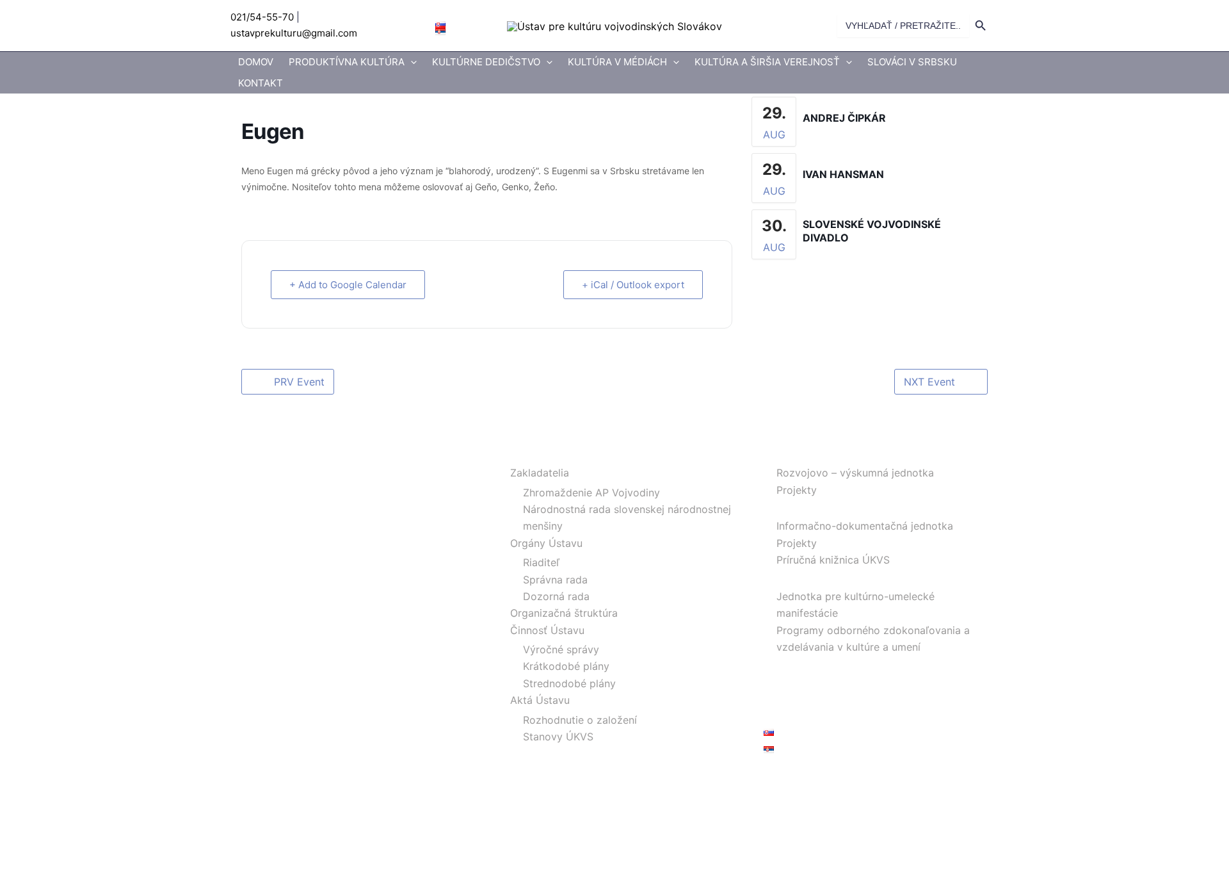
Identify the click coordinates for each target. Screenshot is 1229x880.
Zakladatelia (539, 472)
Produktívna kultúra (347, 62)
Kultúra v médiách (617, 62)
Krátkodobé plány (566, 666)
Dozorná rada (556, 596)
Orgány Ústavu (546, 543)
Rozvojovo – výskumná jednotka (855, 472)
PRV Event (299, 381)
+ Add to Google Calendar (347, 285)
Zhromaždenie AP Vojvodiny (591, 492)
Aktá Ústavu (540, 700)
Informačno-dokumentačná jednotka (864, 525)
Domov (255, 62)
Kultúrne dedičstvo (486, 62)
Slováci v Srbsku (912, 62)
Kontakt (260, 83)
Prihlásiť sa (790, 778)
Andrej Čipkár (844, 117)
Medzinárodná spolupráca (827, 663)
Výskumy (786, 453)
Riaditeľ (541, 562)
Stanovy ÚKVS (558, 736)
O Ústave (519, 453)
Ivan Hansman (843, 174)
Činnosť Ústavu (547, 630)
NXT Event (929, 381)
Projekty (796, 490)
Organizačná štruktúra (564, 613)
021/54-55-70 (262, 17)
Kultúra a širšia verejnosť (767, 62)
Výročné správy (561, 649)
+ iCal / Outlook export (633, 285)
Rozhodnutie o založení (580, 719)
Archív (779, 680)
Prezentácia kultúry (810, 577)
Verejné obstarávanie (814, 697)
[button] (411, 62)
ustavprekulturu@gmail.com (293, 33)
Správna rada (555, 579)
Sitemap (783, 714)
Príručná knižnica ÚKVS (833, 559)
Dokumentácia (798, 506)
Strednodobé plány (569, 683)
